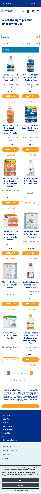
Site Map (4, 423)
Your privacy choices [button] (20, 490)
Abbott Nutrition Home (9, 450)
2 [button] (15, 373)
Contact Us (5, 419)
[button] (8, 373)
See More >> (6, 476)
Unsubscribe (5, 416)
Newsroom (5, 458)
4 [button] (21, 373)
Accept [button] (20, 480)
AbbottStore (5, 454)
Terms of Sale (6, 433)
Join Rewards (6, 4)
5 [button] (24, 373)
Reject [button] (20, 485)
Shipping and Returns (9, 440)
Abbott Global (6, 446)
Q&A (3, 436)
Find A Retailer (10, 102)
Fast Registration (7, 429)
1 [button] (12, 373)
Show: (16, 380)
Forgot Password (7, 426)
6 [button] (27, 373)
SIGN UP (20, 406)
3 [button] (18, 373)
